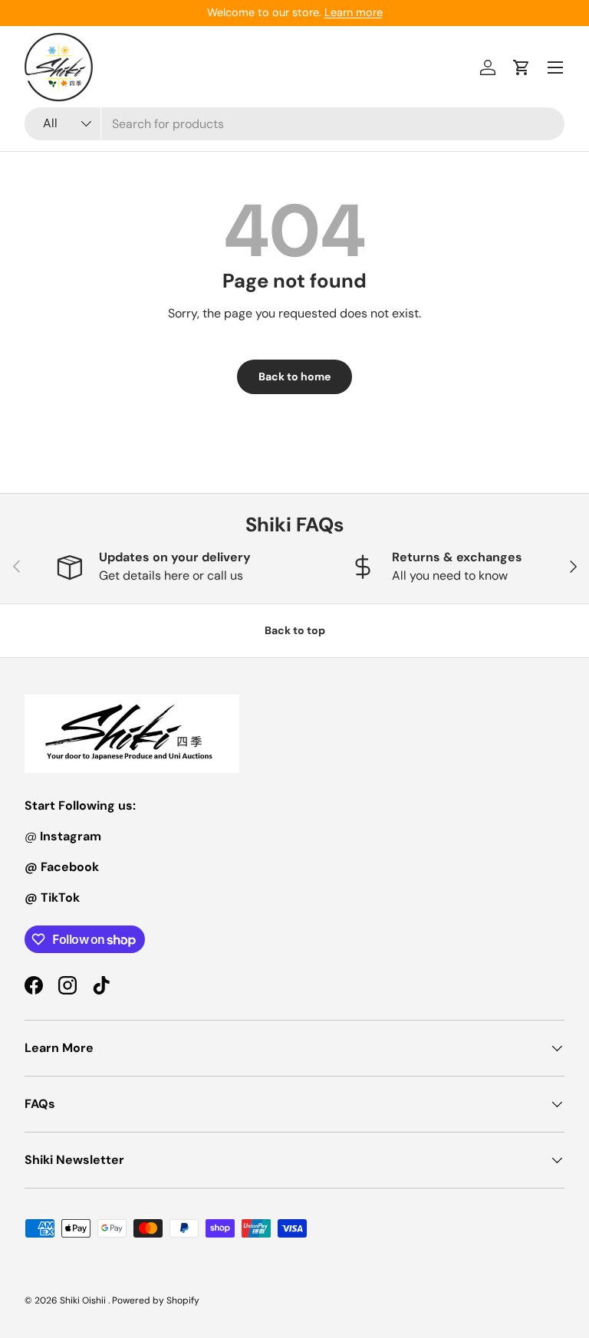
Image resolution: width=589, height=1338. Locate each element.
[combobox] (294, 123)
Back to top (295, 630)
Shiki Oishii (84, 1300)
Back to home (294, 376)
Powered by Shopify (155, 1300)
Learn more (353, 12)
